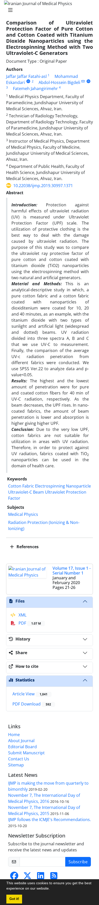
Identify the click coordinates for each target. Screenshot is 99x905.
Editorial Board (22, 746)
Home (14, 734)
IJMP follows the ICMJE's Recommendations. (49, 819)
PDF (29, 623)
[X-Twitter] (27, 877)
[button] (51, 889)
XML (22, 615)
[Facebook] (14, 877)
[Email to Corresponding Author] (83, 81)
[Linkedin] (41, 877)
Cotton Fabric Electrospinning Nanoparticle (49, 486)
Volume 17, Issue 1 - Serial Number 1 (72, 570)
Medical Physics (23, 514)
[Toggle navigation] (48, 10)
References (27, 546)
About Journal (21, 740)
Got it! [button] (14, 899)
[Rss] (54, 877)
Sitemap (16, 765)
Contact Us (18, 759)
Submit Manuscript (26, 753)
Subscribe (78, 862)
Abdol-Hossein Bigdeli (59, 82)
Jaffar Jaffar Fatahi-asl (26, 76)
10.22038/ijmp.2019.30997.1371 (43, 185)
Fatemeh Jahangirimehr (35, 88)
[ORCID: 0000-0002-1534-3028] (28, 81)
